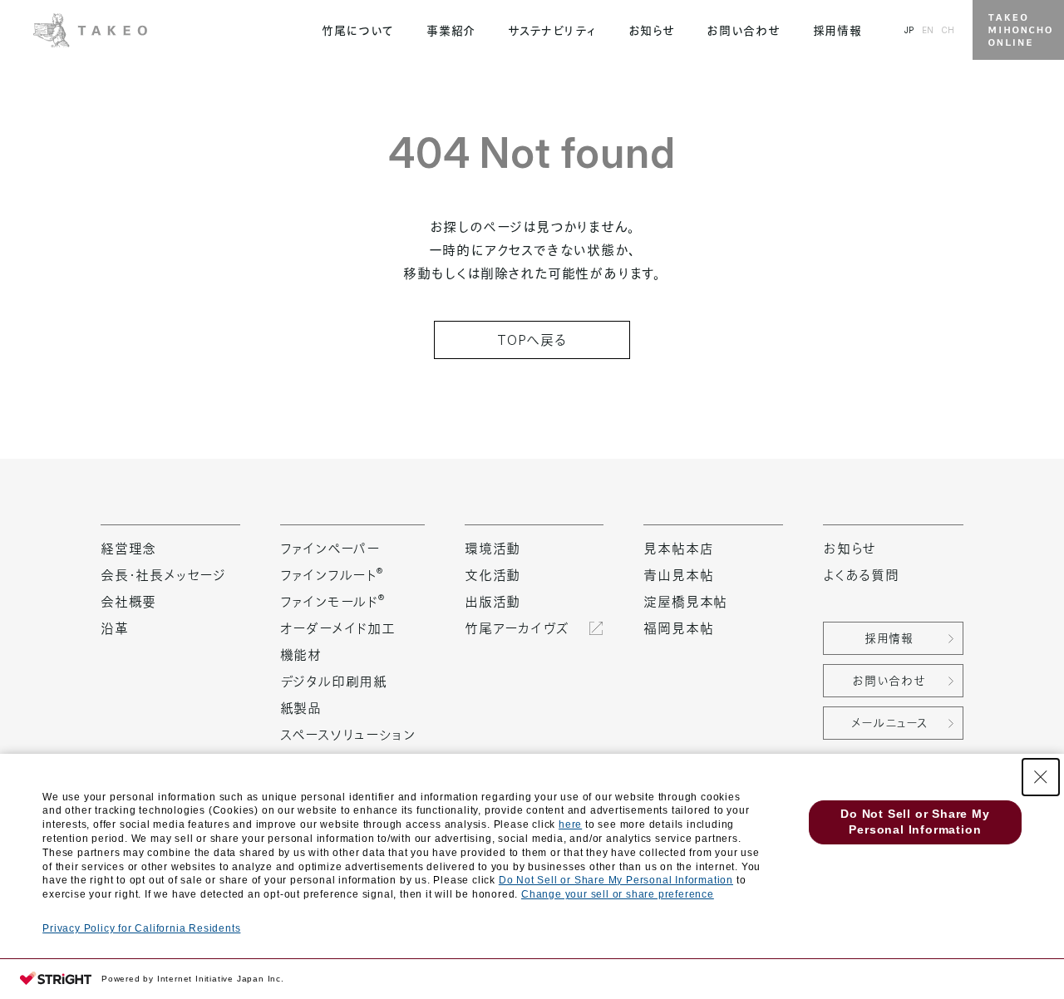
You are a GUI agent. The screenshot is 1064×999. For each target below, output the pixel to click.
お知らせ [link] (651, 30)
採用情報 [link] (837, 30)
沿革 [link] (115, 628)
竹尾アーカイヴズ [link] (516, 628)
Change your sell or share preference (617, 894)
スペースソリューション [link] (348, 734)
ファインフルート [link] (331, 575)
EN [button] (927, 30)
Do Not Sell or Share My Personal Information (616, 880)
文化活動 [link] (492, 575)
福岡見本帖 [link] (678, 628)
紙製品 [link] (301, 708)
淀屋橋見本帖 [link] (685, 601)
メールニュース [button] (889, 723)
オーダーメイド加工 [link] (338, 628)
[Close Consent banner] (1040, 777)
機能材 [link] (301, 655)
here (570, 824)
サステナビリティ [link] (552, 30)
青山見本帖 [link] (678, 575)
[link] (90, 28)
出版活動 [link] (492, 601)
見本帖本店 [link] (678, 548)
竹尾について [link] (358, 30)
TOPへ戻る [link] (532, 340)
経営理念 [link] (128, 548)
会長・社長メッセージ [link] (163, 575)
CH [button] (947, 30)
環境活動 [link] (492, 548)
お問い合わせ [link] (743, 30)
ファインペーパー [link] (330, 548)
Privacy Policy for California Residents (141, 928)
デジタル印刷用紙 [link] (333, 681)
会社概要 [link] (128, 601)
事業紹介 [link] (450, 30)
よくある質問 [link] (861, 575)
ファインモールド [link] (332, 601)
